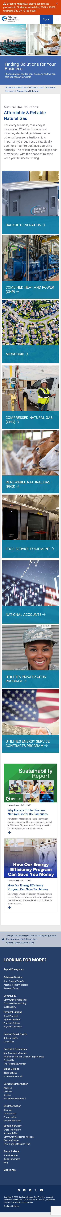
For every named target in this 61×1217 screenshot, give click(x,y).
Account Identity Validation (16, 985)
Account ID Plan (11, 1133)
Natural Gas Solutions (28, 91)
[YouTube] (41, 1190)
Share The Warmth (12, 1130)
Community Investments (15, 1000)
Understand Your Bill (13, 1076)
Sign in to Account (12, 1019)
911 (12, 942)
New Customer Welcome (15, 1053)
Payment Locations (13, 1026)
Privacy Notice (10, 1117)
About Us (8, 1088)
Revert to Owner (11, 988)
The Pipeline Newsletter (15, 1064)
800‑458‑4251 (26, 942)
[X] (36, 1190)
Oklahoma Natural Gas (16, 87)
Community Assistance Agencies (19, 1137)
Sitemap (8, 1110)
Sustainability (10, 1007)
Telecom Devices (11, 1140)
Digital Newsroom (12, 1159)
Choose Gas (36, 87)
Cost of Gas (9, 1042)
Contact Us (9, 1060)
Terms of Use (10, 1113)
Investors (8, 1091)
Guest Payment (11, 1016)
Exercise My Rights (12, 1120)
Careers (7, 1095)
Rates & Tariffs (11, 1038)
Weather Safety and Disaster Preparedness (24, 1057)
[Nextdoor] (30, 1190)
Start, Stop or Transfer (14, 981)
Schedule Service (13, 977)
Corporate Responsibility (15, 1003)
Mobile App (10, 1170)
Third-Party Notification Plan (17, 1144)
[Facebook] (19, 1190)
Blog (6, 1162)
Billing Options (10, 1073)
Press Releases (11, 1155)
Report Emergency (14, 969)
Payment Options (12, 1023)
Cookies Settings (11, 1206)
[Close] (57, 3)
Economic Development (15, 1098)
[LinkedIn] (24, 1190)
